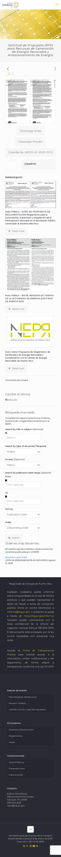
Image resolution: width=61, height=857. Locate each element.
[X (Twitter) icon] (24, 845)
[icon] (34, 845)
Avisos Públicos (16, 762)
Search (16, 537)
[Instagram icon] (30, 845)
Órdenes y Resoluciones (21, 729)
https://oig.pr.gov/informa (38, 616)
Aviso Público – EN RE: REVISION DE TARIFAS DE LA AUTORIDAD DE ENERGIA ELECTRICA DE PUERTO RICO (29, 298)
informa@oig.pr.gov (18, 612)
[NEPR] (10, 5)
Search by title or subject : (24, 429)
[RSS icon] (37, 845)
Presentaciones (17, 768)
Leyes (12, 742)
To (6, 492)
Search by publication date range (28, 472)
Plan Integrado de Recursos (23, 697)
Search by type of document (25, 446)
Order (8, 522)
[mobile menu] (56, 4)
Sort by (9, 509)
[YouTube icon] (27, 845)
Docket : (15, 459)
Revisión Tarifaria (17, 703)
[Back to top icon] (30, 829)
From (8, 476)
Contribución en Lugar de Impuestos (27, 709)
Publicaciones (16, 775)
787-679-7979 (45, 628)
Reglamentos (16, 736)
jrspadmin (30, 163)
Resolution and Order (16, 557)
